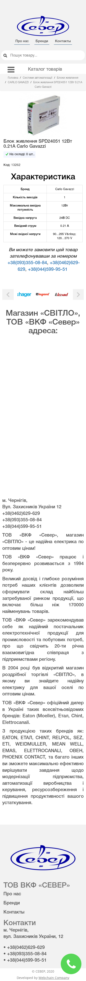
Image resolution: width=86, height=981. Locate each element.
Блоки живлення (67, 78)
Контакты (63, 41)
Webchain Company (54, 978)
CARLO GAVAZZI (18, 82)
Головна (13, 78)
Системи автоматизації (38, 78)
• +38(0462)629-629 (24, 948)
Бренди (42, 41)
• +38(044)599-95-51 (25, 960)
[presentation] (8, 294)
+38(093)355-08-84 (27, 263)
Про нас (22, 41)
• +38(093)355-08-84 (25, 954)
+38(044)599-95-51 (47, 270)
